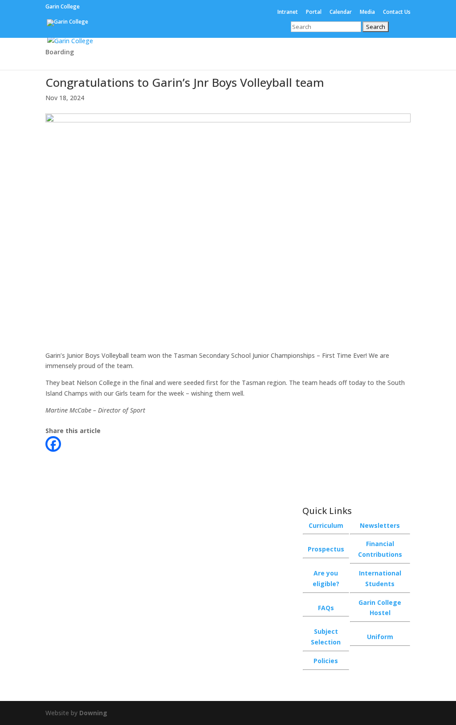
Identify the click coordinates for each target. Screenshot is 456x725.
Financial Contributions (380, 549)
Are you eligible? (326, 578)
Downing (93, 713)
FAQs (326, 607)
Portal (314, 12)
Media (367, 12)
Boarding (59, 52)
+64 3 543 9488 (217, 525)
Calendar (341, 12)
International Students (380, 578)
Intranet (287, 12)
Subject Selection (326, 636)
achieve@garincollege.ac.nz (232, 541)
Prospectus (326, 549)
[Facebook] (53, 444)
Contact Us (397, 12)
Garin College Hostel (379, 607)
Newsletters (380, 525)
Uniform (380, 636)
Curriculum (326, 525)
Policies (326, 660)
